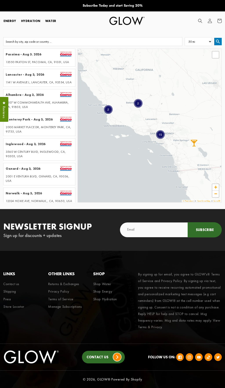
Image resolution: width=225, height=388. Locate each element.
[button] (200, 21)
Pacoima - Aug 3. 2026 (23, 54)
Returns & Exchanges (63, 284)
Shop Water (102, 284)
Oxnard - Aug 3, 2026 (23, 169)
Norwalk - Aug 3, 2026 (24, 193)
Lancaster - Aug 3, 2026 (25, 75)
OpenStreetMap (203, 201)
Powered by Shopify (126, 379)
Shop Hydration (105, 299)
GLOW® (104, 379)
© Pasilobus (188, 201)
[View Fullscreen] (215, 54)
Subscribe (205, 230)
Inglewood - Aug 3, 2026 (25, 144)
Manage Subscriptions (65, 306)
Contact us (11, 284)
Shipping (9, 291)
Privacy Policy (58, 291)
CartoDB (216, 201)
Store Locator (13, 306)
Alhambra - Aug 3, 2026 (25, 95)
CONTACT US (97, 357)
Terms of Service (60, 299)
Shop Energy (102, 291)
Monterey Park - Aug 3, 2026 (29, 119)
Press (7, 299)
